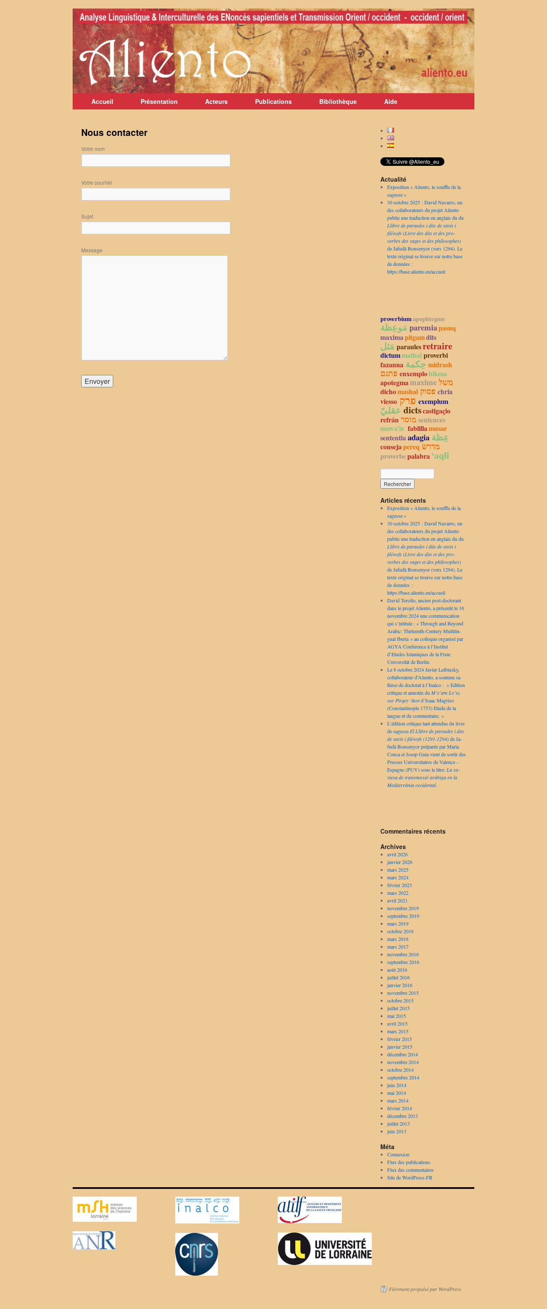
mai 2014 (396, 1092)
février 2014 (399, 1108)
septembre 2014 (403, 1077)
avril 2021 (397, 900)
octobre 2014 (400, 1069)
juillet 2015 (398, 1008)
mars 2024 (398, 877)
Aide (390, 101)
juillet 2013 (398, 1123)
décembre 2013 (402, 1115)
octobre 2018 (400, 931)
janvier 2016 (399, 985)
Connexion (398, 1154)
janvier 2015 (399, 1046)
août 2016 (397, 969)
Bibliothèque (338, 101)
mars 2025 (398, 869)
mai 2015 (396, 1015)
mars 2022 (398, 892)
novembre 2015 (403, 992)
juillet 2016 (398, 977)
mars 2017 (398, 946)
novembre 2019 (403, 908)
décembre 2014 (402, 1054)
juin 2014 (396, 1085)
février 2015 (399, 1038)
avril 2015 (397, 1023)
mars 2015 (398, 1031)
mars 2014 (398, 1100)
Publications (273, 101)
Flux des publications (408, 1162)
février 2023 (399, 885)
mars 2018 (398, 938)
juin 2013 (396, 1131)
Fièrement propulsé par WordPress (425, 1288)
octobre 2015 (400, 1000)
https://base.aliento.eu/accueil (416, 271)
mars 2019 (398, 923)
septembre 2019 (403, 915)
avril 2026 (397, 854)
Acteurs (216, 101)
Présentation (159, 101)
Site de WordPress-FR (409, 1177)
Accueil (102, 101)
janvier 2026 (399, 861)
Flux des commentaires (410, 1169)
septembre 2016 (403, 961)
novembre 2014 (403, 1061)
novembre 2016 (403, 954)
